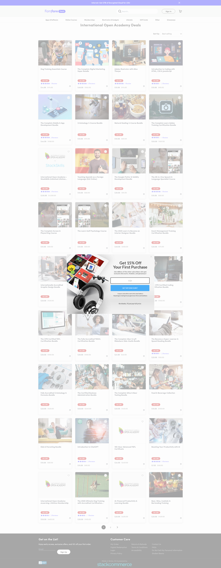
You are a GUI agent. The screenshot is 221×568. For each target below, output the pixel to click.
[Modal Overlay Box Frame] (110, 284)
